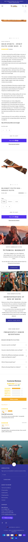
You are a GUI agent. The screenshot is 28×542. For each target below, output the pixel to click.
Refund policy (4, 497)
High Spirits (5, 41)
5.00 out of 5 (18, 383)
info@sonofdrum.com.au (10, 514)
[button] (4, 49)
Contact (3, 500)
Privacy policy (4, 490)
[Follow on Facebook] (2, 523)
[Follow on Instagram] (6, 523)
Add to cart (14, 136)
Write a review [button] (14, 399)
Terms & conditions (6, 487)
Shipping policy (5, 495)
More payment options (14, 144)
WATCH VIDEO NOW (14, 320)
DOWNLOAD (14, 267)
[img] (4, 409)
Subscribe (7, 479)
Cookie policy (4, 492)
